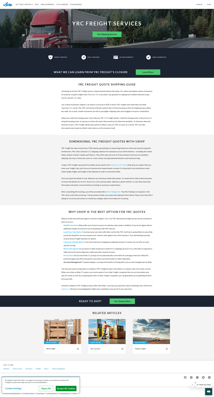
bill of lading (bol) (113, 192)
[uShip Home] (8, 4)
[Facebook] (185, 377)
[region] (41, 385)
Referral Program (71, 249)
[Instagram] (191, 377)
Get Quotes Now (122, 301)
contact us (65, 289)
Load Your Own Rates (72, 232)
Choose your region (201, 383)
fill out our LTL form (119, 165)
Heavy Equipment (58, 369)
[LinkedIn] (209, 377)
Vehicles (6, 369)
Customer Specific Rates (74, 242)
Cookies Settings (13, 388)
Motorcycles (17, 369)
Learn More (148, 72)
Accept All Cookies (66, 388)
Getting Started (23, 4)
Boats (46, 369)
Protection (68, 255)
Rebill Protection (70, 225)
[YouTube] (203, 377)
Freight (38, 369)
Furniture (29, 369)
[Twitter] (197, 377)
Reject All (46, 388)
